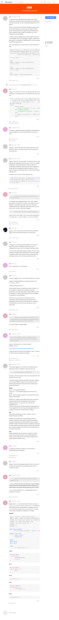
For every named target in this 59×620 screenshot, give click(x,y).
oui (11, 92)
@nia (16, 278)
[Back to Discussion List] (2, 2)
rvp (11, 161)
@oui (10, 232)
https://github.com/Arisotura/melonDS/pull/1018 (21, 348)
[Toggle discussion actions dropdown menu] (55, 17)
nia (11, 147)
